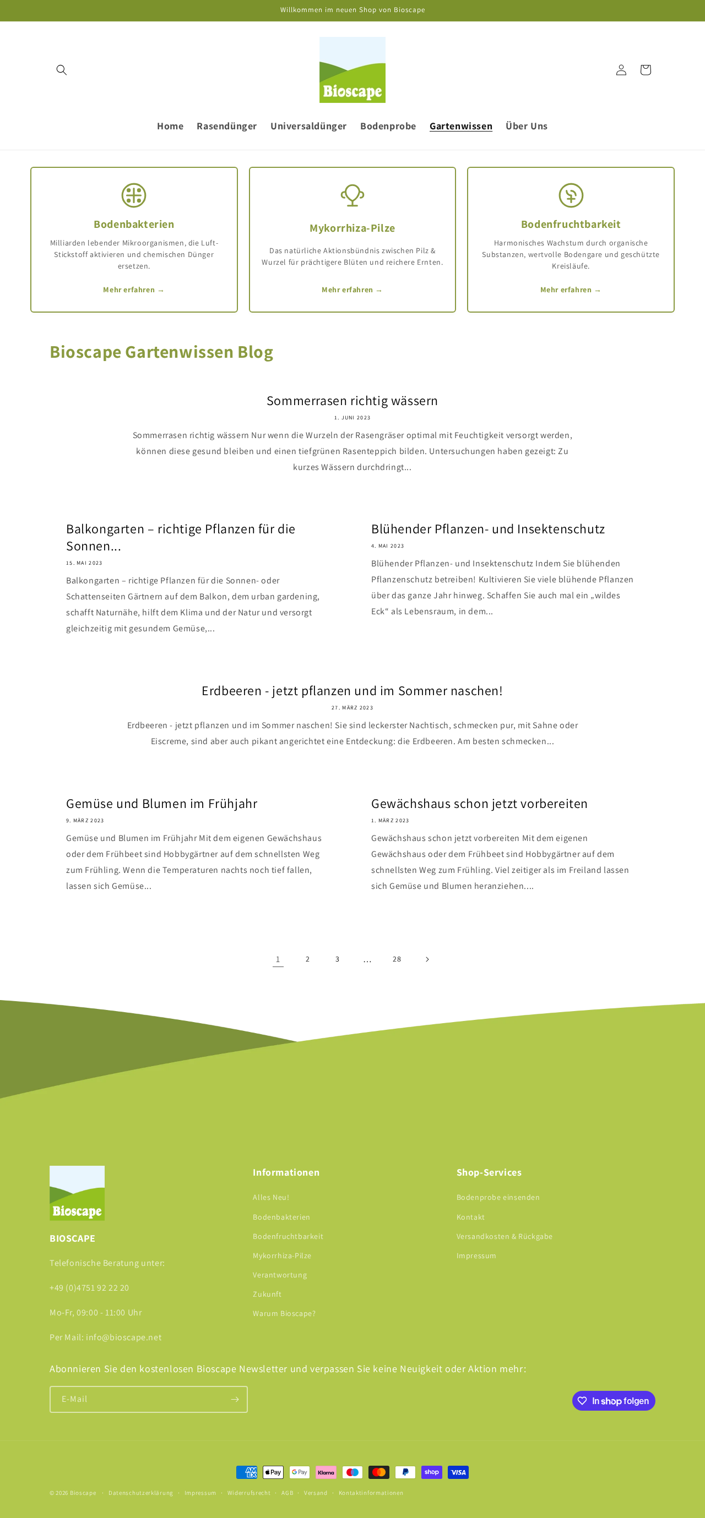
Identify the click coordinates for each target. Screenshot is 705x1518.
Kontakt (471, 1217)
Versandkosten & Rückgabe (505, 1236)
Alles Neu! (271, 1197)
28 (397, 959)
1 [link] (278, 959)
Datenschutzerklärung (141, 1493)
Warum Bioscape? (284, 1313)
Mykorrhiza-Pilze (282, 1255)
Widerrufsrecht (249, 1493)
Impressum (477, 1255)
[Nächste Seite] (427, 959)
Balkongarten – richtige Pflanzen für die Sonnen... (181, 537)
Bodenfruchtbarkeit (288, 1236)
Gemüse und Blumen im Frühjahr (161, 803)
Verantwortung (280, 1275)
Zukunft (267, 1294)
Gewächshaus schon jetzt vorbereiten (479, 803)
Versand (316, 1493)
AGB (287, 1493)
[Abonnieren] (235, 1399)
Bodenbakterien (281, 1217)
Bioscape (83, 1493)
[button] (62, 70)
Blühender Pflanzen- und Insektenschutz (488, 528)
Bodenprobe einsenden (498, 1197)
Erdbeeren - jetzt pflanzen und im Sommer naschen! (352, 690)
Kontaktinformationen (371, 1493)
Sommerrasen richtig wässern (352, 400)
